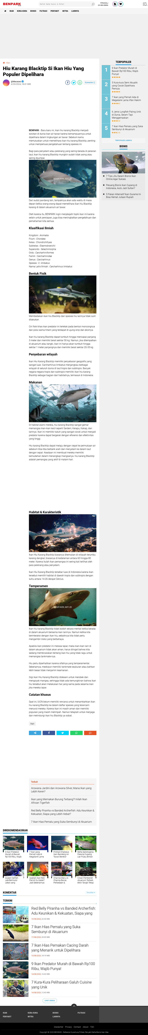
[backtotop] (74, 1006)
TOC (92, 1027)
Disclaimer (58, 1027)
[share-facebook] (67, 82)
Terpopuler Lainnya (123, 140)
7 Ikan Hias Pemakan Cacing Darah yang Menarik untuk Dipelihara (59, 947)
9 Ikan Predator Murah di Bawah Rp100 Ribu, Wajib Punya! (63, 966)
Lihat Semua (50, 1001)
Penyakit (55, 11)
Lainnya (75, 11)
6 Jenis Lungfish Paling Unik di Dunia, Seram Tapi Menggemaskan (126, 114)
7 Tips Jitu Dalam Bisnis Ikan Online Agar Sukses (121, 177)
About (85, 1027)
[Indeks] (115, 4)
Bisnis (33, 11)
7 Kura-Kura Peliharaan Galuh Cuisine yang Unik (61, 984)
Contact (77, 1027)
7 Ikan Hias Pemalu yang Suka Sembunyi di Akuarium (55, 929)
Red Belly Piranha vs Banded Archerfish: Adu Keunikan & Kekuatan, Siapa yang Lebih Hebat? (63, 913)
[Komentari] (90, 733)
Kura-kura (22, 11)
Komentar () (90, 82)
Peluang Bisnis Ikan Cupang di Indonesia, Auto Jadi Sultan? (121, 187)
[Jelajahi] (144, 4)
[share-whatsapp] (79, 82)
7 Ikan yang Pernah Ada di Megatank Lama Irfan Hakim (126, 99)
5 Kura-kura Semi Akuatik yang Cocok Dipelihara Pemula (125, 85)
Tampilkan (90, 892)
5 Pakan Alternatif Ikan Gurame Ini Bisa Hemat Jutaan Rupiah (123, 196)
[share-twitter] (73, 82)
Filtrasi (43, 11)
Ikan (12, 11)
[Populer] (120, 4)
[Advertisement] (74, 36)
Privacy (68, 1027)
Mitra (65, 11)
